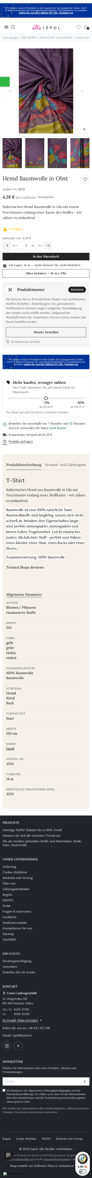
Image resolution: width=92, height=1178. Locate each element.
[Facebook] (18, 1046)
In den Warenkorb (46, 256)
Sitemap (8, 934)
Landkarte (10, 917)
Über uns (9, 883)
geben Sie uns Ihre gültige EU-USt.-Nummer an (46, 12)
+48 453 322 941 (39, 1028)
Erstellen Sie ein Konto (19, 972)
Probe (7, 906)
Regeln (7, 895)
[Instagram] (7, 1046)
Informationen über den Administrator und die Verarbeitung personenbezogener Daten (46, 1097)
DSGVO (8, 900)
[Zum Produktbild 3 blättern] (57, 153)
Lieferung (9, 867)
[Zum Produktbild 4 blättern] (80, 153)
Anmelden (10, 967)
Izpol (10, 748)
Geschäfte (9, 939)
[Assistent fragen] (8, 1155)
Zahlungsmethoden (16, 889)
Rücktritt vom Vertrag (18, 878)
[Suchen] (13, 27)
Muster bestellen (46, 332)
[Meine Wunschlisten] (78, 26)
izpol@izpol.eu (22, 1035)
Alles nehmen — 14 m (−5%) (46, 273)
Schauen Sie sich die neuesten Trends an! (32, 835)
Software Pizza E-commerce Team (58, 1166)
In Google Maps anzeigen (20, 1020)
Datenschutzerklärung (19, 1094)
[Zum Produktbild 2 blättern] (35, 153)
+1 (48, 245)
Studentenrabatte (15, 923)
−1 (6, 245)
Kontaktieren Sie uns (17, 928)
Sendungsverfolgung (17, 961)
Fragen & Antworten (17, 911)
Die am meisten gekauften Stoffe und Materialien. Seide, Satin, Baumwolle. (42, 843)
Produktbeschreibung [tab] (23, 465)
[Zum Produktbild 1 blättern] (12, 153)
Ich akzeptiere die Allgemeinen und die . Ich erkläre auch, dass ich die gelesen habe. (46, 1096)
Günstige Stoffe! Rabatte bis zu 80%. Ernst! (32, 830)
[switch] (82, 1171)
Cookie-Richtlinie (15, 872)
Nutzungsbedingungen (58, 1090)
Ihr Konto (11, 954)
